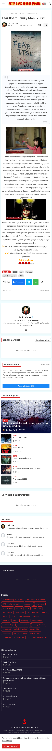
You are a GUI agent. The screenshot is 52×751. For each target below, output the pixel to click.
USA (14, 13)
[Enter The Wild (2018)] (6, 459)
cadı (34, 608)
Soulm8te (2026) (10, 696)
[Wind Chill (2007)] (6, 438)
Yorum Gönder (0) (26, 386)
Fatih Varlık (25, 317)
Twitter (29, 282)
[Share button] (42, 282)
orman (15, 621)
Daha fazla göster (43, 340)
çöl (29, 637)
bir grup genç (7, 608)
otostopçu (25, 621)
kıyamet (36, 616)
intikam (13, 616)
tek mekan (6, 633)
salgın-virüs (34, 629)
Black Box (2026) (10, 662)
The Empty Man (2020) (12, 670)
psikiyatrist (7, 629)
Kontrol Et (6, 740)
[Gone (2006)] (6, 448)
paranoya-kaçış (8, 625)
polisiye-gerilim (23, 625)
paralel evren (37, 621)
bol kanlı (19, 608)
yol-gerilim (7, 637)
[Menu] (3, 4)
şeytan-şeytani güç (40, 637)
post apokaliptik (39, 625)
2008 (15, 272)
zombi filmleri (19, 637)
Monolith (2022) (9, 688)
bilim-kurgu (40, 604)
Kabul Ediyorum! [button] (11, 746)
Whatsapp (35, 282)
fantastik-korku (33, 612)
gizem (5, 616)
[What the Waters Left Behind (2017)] (6, 469)
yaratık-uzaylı (35, 633)
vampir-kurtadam (20, 633)
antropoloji (28, 604)
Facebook (20, 282)
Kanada (29, 272)
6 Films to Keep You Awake (13, 600)
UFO (4, 604)
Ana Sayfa (6, 13)
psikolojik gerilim (9, 276)
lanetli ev (6, 621)
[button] (44, 4)
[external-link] (26, 329)
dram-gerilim (7, 612)
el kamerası (20, 612)
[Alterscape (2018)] (6, 480)
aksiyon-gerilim (15, 604)
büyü (27, 608)
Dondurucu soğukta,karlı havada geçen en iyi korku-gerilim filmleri (25, 679)
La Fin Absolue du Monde (35, 600)
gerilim (44, 612)
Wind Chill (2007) (10, 704)
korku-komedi (24, 616)
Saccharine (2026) (10, 654)
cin (40, 608)
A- (21, 272)
